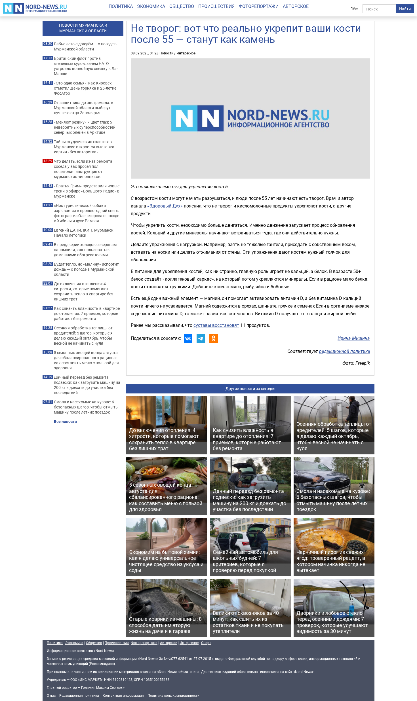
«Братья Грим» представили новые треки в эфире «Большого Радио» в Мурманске (86, 191)
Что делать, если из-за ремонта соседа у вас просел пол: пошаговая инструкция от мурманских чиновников (83, 169)
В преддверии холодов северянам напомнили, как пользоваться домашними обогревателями (85, 249)
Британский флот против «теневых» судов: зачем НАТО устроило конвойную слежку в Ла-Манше (86, 66)
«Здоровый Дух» (165, 206)
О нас (51, 695)
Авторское (296, 6)
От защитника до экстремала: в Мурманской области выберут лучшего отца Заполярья (83, 107)
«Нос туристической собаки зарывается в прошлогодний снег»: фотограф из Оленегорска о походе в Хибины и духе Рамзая (86, 213)
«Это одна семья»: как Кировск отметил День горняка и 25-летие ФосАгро (85, 88)
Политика (121, 6)
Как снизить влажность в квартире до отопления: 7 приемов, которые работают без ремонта (87, 313)
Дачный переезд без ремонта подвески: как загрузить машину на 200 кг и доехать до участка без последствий (87, 385)
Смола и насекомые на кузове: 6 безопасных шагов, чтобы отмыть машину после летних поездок (86, 407)
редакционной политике (344, 351)
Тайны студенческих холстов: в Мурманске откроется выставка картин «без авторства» (84, 146)
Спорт (206, 642)
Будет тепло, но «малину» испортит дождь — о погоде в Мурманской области (86, 269)
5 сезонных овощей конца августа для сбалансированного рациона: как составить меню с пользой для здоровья (86, 360)
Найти (405, 8)
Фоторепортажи (259, 6)
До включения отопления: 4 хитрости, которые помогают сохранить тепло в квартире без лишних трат (83, 291)
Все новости (65, 421)
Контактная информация (123, 695)
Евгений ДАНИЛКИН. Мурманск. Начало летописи (84, 233)
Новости (166, 53)
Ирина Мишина (354, 338)
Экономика (151, 6)
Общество (181, 6)
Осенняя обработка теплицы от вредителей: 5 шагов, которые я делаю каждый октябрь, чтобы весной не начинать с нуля (83, 335)
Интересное (185, 53)
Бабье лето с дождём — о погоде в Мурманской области (85, 46)
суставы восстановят (216, 325)
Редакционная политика (79, 695)
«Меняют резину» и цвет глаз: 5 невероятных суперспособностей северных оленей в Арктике (84, 127)
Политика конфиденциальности (173, 695)
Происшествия (216, 6)
